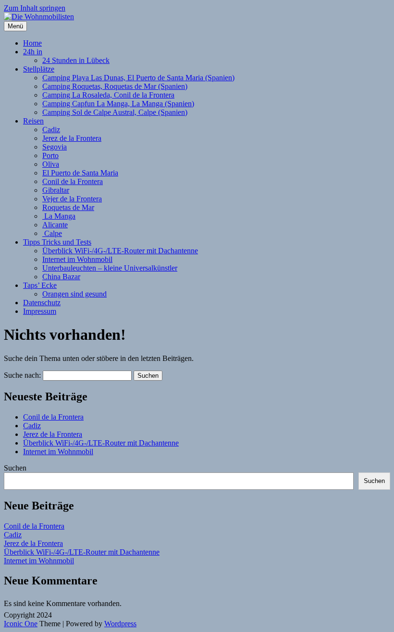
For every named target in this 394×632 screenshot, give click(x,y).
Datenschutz (42, 302)
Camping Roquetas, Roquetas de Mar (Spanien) (114, 86)
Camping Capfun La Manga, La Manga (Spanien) (118, 103)
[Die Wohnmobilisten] (39, 16)
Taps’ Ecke (40, 285)
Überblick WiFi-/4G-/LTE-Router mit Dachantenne (120, 251)
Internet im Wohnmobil (77, 259)
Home (32, 43)
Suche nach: (22, 375)
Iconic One (20, 624)
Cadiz (51, 129)
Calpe (52, 233)
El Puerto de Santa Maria (80, 173)
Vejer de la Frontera (72, 199)
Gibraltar (55, 190)
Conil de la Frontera (72, 181)
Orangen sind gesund (74, 294)
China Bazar (61, 277)
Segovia (54, 147)
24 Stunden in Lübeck (76, 60)
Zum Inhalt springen (34, 8)
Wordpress (120, 624)
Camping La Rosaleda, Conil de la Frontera (108, 95)
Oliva (50, 164)
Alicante (55, 225)
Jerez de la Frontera (71, 138)
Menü (15, 26)
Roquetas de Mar (68, 207)
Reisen (33, 121)
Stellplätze (38, 69)
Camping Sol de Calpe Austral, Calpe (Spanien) (114, 112)
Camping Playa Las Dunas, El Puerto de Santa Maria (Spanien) (138, 78)
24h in (32, 52)
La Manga (58, 216)
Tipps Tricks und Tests (57, 242)
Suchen (15, 468)
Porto (50, 155)
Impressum (39, 311)
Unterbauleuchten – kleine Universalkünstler (109, 268)
